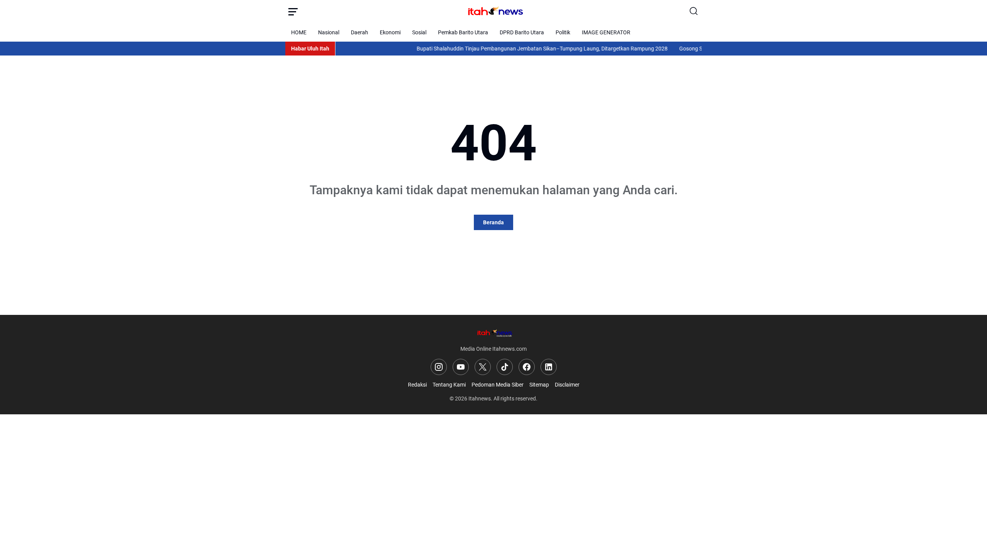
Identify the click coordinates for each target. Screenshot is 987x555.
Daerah (359, 32)
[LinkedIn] (549, 367)
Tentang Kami (449, 385)
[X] (483, 367)
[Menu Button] (293, 11)
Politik (563, 32)
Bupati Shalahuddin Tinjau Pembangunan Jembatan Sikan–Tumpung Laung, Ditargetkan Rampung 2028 (531, 48)
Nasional (328, 32)
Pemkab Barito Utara (463, 32)
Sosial (419, 32)
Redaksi (417, 385)
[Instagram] (439, 367)
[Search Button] (694, 11)
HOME (299, 32)
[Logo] (493, 332)
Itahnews (479, 398)
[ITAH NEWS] (493, 12)
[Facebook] (527, 367)
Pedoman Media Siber (498, 385)
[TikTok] (505, 367)
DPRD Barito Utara (522, 32)
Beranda (493, 222)
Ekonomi (390, 32)
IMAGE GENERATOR (606, 32)
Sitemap (539, 385)
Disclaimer (567, 385)
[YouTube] (461, 367)
